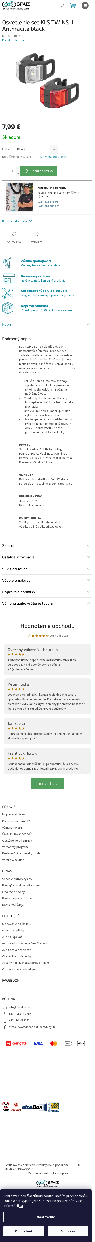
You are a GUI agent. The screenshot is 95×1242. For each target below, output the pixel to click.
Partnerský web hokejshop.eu (48, 1173)
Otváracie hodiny (13, 892)
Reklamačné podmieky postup (22, 853)
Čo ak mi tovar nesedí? (17, 834)
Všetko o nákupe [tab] (16, 580)
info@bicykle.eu (19, 1007)
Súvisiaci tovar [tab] (14, 568)
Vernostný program (15, 847)
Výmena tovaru (12, 828)
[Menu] (85, 5)
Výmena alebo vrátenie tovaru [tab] (27, 603)
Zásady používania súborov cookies (26, 963)
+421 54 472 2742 (20, 1014)
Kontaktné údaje (13, 905)
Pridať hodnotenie (14, 40)
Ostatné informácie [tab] (18, 557)
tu (21, 1205)
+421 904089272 (19, 1020)
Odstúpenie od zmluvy (17, 841)
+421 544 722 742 (48, 202)
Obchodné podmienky (17, 956)
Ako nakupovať (12, 937)
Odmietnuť (23, 1231)
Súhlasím (68, 1231)
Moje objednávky (13, 815)
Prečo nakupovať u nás (17, 899)
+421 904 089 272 (48, 206)
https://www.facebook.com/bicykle (32, 1027)
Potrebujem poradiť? (16, 821)
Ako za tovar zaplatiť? (16, 950)
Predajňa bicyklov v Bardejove (22, 886)
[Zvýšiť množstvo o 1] (18, 168)
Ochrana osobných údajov (19, 970)
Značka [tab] (8, 545)
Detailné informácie (15, 221)
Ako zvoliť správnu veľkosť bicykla (25, 943)
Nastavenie (46, 1217)
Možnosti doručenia (53, 157)
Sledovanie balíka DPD (16, 924)
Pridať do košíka (42, 171)
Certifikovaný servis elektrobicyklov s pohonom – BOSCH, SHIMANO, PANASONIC (42, 1167)
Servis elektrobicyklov (17, 879)
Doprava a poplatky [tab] (18, 591)
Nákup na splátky (13, 931)
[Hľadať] (61, 5)
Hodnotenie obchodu (48, 625)
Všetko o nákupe (13, 860)
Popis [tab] (7, 324)
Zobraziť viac (48, 784)
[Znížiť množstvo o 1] (18, 173)
